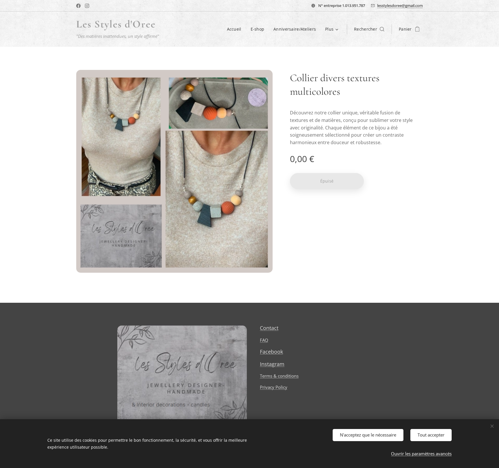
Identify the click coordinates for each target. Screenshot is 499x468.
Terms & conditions (279, 376)
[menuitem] (236, 29)
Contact (269, 327)
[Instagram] (87, 6)
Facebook (271, 351)
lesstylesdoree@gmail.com (400, 5)
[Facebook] (78, 6)
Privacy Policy (273, 387)
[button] (369, 29)
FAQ (264, 340)
